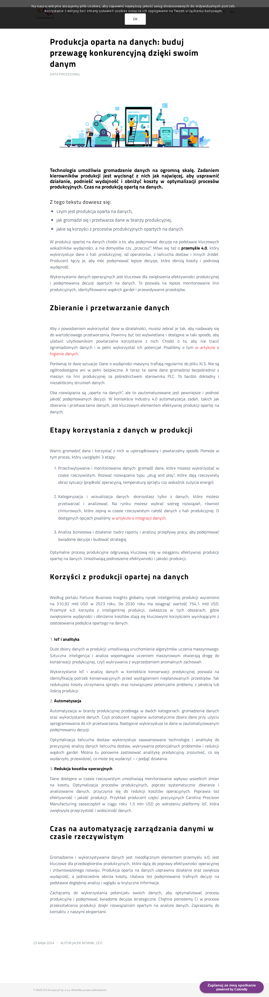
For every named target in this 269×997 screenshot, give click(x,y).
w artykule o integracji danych (139, 518)
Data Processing (65, 74)
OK (135, 19)
